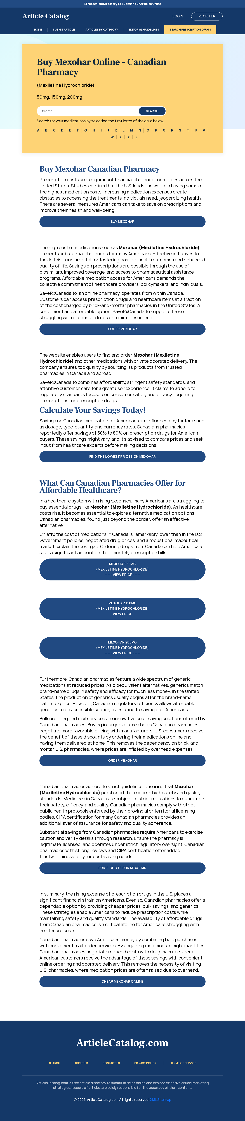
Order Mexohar (122, 329)
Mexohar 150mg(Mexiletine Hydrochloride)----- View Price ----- (122, 608)
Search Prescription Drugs (190, 29)
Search (152, 111)
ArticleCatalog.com (122, 1043)
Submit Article (64, 29)
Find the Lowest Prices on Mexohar (122, 456)
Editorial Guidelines (144, 29)
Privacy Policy (145, 1063)
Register (207, 16)
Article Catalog (45, 16)
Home (38, 29)
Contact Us (111, 1063)
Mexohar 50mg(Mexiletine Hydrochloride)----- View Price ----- (122, 569)
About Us (81, 1063)
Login (178, 16)
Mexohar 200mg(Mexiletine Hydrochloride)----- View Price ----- (122, 647)
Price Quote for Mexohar (122, 868)
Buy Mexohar (123, 221)
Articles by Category (102, 29)
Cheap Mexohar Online (122, 981)
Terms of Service (183, 1063)
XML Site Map (160, 1099)
